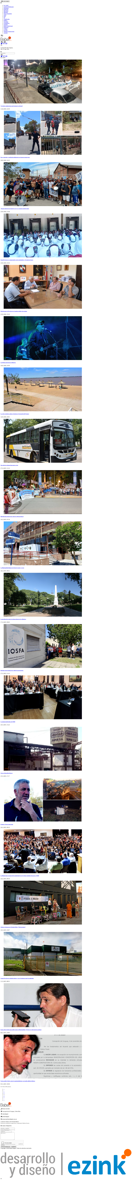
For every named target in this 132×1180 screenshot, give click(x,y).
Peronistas (6, 8)
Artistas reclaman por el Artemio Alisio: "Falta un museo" (13, 927)
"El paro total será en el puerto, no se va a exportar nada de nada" (15, 208)
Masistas (6, 12)
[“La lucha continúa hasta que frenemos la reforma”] (43, 103)
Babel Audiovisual (8, 26)
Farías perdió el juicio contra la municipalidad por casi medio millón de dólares (18, 1081)
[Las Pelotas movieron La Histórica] (43, 359)
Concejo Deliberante (9, 6)
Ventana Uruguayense (9, 31)
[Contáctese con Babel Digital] (6, 43)
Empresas (6, 27)
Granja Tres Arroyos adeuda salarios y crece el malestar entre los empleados (17, 978)
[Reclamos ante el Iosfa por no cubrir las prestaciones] (43, 667)
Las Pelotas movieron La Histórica (8, 362)
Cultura (5, 28)
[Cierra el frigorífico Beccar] (43, 770)
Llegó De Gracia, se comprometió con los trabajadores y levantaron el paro (17, 259)
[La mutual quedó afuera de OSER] (43, 718)
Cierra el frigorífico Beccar (7, 773)
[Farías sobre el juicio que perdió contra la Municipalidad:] (43, 1026)
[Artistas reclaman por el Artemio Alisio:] (43, 924)
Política (5, 20)
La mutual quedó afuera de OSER (8, 721)
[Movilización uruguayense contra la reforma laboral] (43, 513)
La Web (5, 30)
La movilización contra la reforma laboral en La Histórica (13, 619)
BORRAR (14, 1146)
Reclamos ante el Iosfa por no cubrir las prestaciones (12, 670)
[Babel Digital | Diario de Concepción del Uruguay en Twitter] (2, 43)
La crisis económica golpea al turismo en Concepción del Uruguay (15, 413)
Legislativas (6, 23)
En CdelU (6, 5)
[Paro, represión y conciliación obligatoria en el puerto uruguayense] (43, 154)
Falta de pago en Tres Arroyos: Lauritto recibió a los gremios (14, 311)
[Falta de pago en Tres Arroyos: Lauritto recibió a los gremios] (43, 308)
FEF (5, 16)
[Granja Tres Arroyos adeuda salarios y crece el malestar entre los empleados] (43, 975)
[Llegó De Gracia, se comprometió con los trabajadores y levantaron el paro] (43, 257)
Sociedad (6, 22)
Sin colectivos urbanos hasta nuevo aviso (9, 465)
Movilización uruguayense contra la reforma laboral (12, 516)
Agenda (5, 32)
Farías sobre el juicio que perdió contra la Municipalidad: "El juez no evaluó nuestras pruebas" (21, 1029)
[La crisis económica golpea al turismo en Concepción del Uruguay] (43, 411)
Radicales (6, 9)
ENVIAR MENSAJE (5, 1146)
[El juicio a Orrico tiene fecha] (43, 821)
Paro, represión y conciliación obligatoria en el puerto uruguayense (15, 157)
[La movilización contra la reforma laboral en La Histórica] (43, 616)
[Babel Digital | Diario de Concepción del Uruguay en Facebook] (4, 43)
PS (4, 17)
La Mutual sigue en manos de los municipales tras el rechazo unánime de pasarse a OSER (20, 875)
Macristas (6, 11)
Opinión (6, 24)
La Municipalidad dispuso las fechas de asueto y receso (12, 567)
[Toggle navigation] (2, 35)
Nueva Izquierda (8, 13)
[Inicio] (6, 40)
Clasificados (7, 19)
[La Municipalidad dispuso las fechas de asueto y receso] (43, 564)
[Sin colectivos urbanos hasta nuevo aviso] (43, 462)
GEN (5, 15)
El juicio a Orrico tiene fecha (7, 824)
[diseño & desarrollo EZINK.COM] (66, 1177)
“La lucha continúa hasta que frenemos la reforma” (12, 106)
